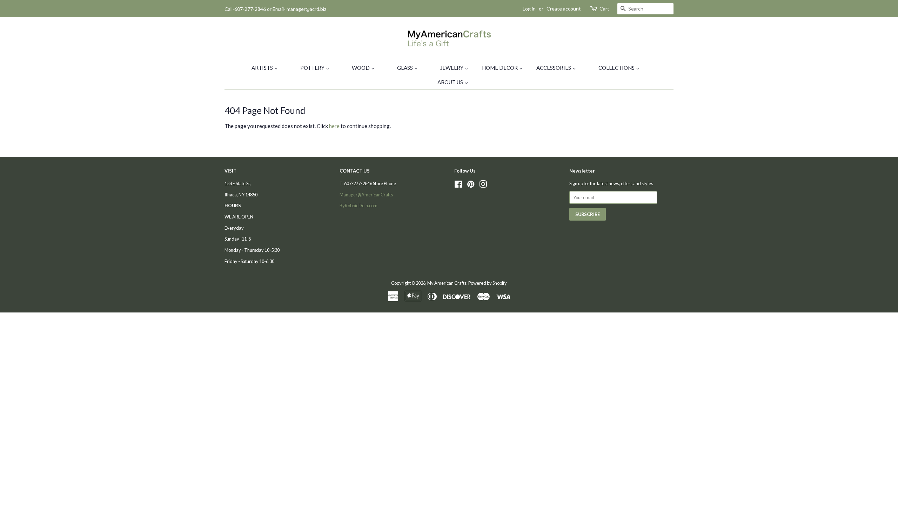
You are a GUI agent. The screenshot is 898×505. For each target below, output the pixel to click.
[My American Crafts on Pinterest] (471, 185)
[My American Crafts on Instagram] (483, 185)
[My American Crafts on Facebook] (458, 185)
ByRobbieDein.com (358, 205)
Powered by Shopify (487, 283)
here (334, 126)
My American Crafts (447, 283)
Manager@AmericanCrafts (366, 194)
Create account (564, 9)
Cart (604, 9)
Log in (529, 9)
